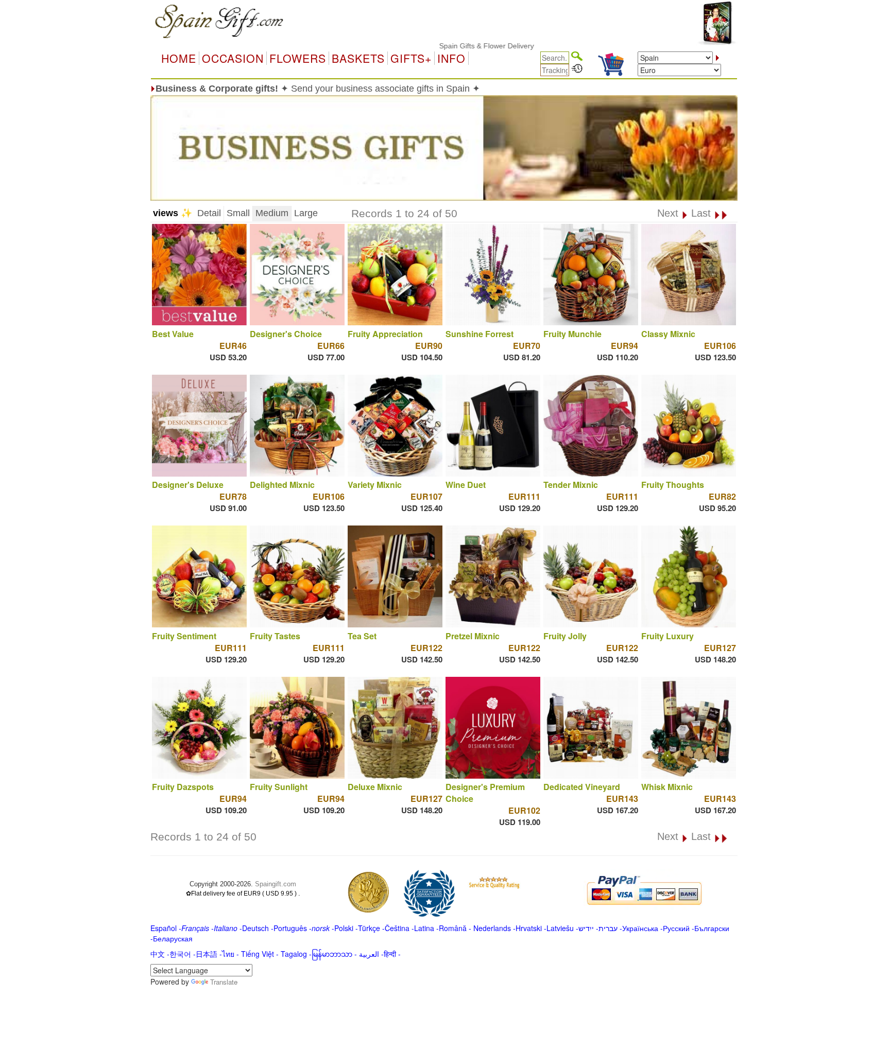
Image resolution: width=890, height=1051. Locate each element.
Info (451, 58)
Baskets (358, 58)
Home (178, 58)
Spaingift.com (275, 884)
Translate (223, 982)
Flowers (297, 58)
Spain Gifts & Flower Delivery (454, 46)
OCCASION (233, 58)
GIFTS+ (411, 58)
